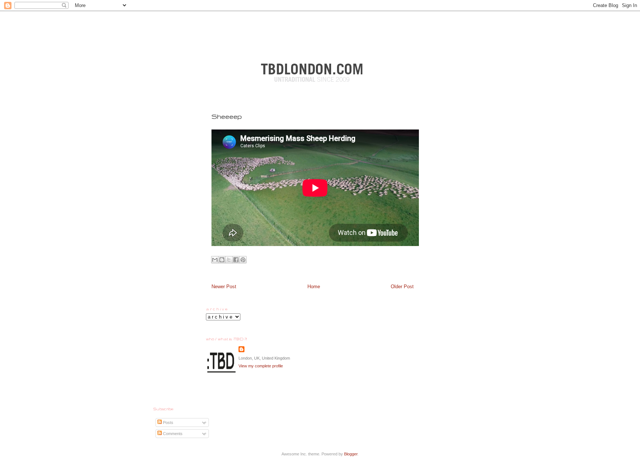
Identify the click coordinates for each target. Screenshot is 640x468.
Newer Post (223, 286)
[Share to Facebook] (236, 259)
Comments (172, 433)
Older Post (402, 286)
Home (313, 286)
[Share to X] (229, 259)
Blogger (350, 454)
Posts (167, 422)
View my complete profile (261, 366)
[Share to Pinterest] (243, 259)
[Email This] (215, 259)
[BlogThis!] (222, 259)
